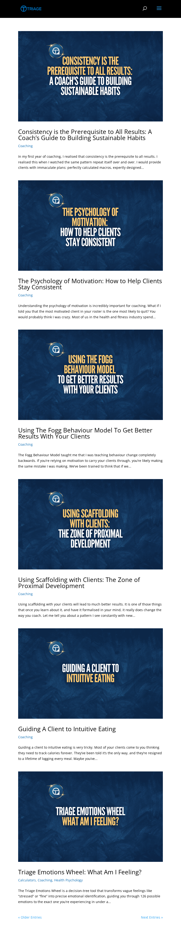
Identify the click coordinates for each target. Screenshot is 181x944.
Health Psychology (68, 880)
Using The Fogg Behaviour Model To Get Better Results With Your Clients (85, 433)
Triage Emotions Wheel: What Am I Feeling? (79, 872)
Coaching (25, 146)
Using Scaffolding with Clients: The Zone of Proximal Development (79, 582)
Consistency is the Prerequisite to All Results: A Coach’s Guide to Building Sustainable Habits (85, 134)
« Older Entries (30, 917)
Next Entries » (152, 917)
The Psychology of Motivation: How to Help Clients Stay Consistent (90, 284)
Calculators (27, 880)
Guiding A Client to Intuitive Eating (67, 729)
